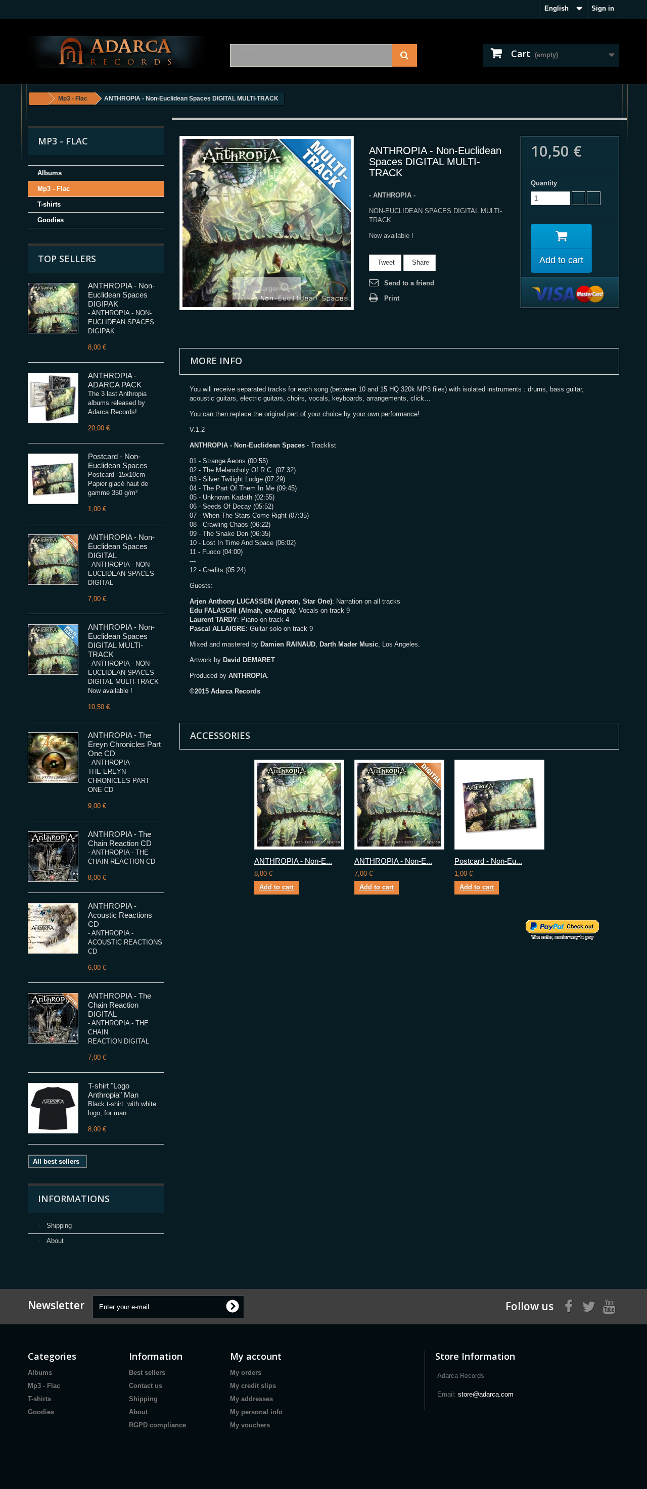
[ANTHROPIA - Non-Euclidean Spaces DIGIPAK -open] (53, 308)
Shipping (58, 1225)
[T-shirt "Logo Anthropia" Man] (53, 1108)
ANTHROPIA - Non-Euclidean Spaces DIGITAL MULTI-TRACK (121, 641)
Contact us (145, 1385)
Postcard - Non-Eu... (488, 861)
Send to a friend (409, 283)
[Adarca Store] (121, 51)
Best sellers (147, 1372)
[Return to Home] (38, 98)
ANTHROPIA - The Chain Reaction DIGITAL (119, 1004)
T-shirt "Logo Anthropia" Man (113, 1090)
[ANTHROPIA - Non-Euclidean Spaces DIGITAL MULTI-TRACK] (53, 649)
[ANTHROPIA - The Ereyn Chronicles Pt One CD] (53, 757)
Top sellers (67, 259)
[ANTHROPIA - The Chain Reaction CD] (53, 856)
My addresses (251, 1399)
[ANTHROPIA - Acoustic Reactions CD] (53, 928)
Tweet (385, 262)
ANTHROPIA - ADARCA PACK (115, 380)
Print (391, 298)
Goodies (50, 220)
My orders (245, 1372)
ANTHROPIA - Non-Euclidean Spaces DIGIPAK (121, 294)
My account (256, 1356)
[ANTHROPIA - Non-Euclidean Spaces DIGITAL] (53, 559)
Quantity (544, 183)
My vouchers (250, 1425)
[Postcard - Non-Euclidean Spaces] (53, 479)
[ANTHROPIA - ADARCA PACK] (53, 398)
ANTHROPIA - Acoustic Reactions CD (120, 915)
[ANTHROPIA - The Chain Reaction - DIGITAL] (53, 1018)
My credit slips (253, 1385)
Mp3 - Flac (53, 188)
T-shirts (49, 204)
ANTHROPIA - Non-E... (293, 861)
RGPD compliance (157, 1425)
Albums (49, 173)
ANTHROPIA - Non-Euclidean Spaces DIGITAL (121, 546)
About (54, 1241)
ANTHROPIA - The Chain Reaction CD (120, 839)
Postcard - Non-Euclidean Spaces (118, 461)
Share (419, 262)
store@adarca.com (486, 1394)
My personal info (256, 1412)
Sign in (602, 8)
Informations (74, 1199)
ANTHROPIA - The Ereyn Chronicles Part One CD (124, 744)
